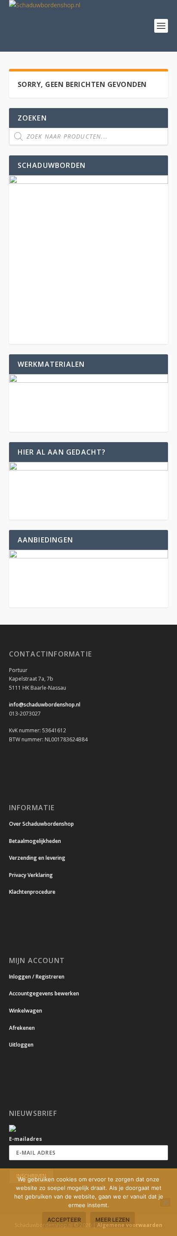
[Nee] (165, 1202)
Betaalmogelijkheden (35, 841)
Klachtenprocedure (32, 891)
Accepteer (64, 1219)
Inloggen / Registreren (36, 976)
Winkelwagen (25, 1010)
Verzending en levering (37, 857)
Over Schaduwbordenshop (41, 823)
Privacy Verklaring (31, 875)
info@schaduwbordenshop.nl (44, 704)
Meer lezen (112, 1219)
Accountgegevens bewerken (44, 993)
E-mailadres (25, 1139)
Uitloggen (21, 1044)
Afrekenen (22, 1028)
